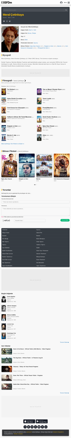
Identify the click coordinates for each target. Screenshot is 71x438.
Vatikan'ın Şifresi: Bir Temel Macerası (21, 117)
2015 (37, 181)
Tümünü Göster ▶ (64, 393)
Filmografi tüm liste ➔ (43, 48)
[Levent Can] (4, 326)
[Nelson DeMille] (4, 317)
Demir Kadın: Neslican (52, 117)
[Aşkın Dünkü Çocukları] (4, 101)
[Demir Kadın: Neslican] (39, 119)
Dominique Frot (11, 333)
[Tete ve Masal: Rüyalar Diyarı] (39, 92)
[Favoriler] (4, 21)
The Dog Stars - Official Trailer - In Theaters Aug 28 (28, 358)
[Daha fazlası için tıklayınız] (42, 426)
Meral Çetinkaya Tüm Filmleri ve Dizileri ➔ (12, 144)
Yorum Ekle (65, 220)
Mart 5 (30, 30)
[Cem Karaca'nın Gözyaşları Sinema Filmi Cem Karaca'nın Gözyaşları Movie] (62, 165)
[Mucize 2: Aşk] (4, 137)
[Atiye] (39, 137)
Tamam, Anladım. (18, 434)
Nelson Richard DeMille (13, 316)
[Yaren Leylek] (39, 101)
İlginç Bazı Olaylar (35, 46)
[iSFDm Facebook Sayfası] (25, 426)
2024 (55, 181)
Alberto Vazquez (11, 306)
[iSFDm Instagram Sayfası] (35, 426)
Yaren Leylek (49, 98)
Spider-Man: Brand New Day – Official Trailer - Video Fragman (31, 384)
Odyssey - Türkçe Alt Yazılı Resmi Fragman (25, 366)
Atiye (48, 135)
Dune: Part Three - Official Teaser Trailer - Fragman (28, 375)
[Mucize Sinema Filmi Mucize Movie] (44, 165)
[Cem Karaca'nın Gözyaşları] (4, 110)
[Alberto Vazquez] (4, 308)
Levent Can (10, 324)
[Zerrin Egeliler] (4, 299)
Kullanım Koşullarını (58, 432)
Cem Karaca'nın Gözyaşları (17, 108)
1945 (34, 30)
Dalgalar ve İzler (48, 46)
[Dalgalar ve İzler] (4, 128)
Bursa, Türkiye (32, 33)
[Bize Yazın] (45, 426)
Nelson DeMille (11, 315)
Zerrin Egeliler (11, 296)
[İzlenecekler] (13, 176)
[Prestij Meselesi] (39, 110)
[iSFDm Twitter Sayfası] (28, 426)
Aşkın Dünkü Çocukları (16, 98)
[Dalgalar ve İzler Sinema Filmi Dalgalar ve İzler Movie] (27, 165)
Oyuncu (5, 17)
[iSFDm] (6, 2)
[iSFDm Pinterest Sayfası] (32, 426)
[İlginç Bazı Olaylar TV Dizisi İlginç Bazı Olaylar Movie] (9, 165)
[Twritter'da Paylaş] (10, 21)
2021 (2, 181)
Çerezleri (29, 432)
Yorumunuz (4, 205)
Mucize (59, 46)
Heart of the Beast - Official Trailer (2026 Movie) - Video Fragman (31, 349)
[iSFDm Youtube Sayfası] (39, 426)
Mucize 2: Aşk (13, 135)
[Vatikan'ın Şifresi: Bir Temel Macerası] (4, 119)
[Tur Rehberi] (4, 92)
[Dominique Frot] (4, 336)
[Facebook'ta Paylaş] (7, 21)
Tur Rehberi (12, 89)
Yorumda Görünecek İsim (7, 199)
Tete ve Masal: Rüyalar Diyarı (54, 89)
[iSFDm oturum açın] (61, 2)
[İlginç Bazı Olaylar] (39, 128)
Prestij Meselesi (49, 108)
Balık (26, 39)
